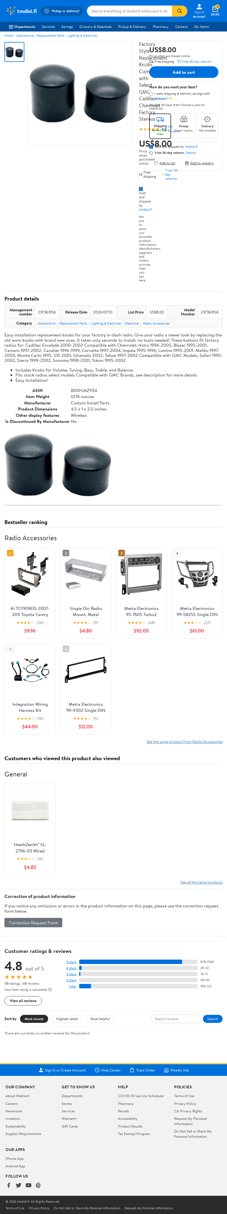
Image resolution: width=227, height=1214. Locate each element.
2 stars (71, 980)
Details (190, 153)
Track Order (145, 1070)
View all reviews (23, 1000)
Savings (67, 26)
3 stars (71, 974)
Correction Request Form (33, 923)
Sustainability (16, 1126)
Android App (15, 1165)
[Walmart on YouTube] (28, 1185)
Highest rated (67, 1018)
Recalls (123, 1110)
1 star (72, 986)
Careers (181, 26)
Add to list (167, 163)
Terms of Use (184, 1095)
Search (212, 1018)
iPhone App (15, 1158)
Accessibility (128, 1118)
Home (8, 35)
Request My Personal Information (190, 1121)
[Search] (179, 11)
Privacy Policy (185, 1103)
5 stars (71, 962)
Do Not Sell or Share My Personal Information (193, 1134)
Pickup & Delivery (132, 26)
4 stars (71, 968)
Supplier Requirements (23, 1133)
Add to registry (202, 163)
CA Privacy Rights (188, 1110)
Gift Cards (70, 1126)
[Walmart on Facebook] (9, 1185)
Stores (67, 1103)
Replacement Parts (51, 35)
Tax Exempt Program (134, 1133)
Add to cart (184, 72)
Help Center (111, 1070)
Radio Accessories (156, 323)
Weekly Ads (180, 1070)
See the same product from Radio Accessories (184, 741)
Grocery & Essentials (95, 26)
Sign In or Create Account (65, 1070)
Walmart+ (69, 1118)
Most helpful (100, 1018)
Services (48, 26)
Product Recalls (130, 1126)
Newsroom (14, 1110)
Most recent (34, 1018)
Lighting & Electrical (82, 35)
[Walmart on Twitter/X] (19, 1185)
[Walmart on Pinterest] (38, 1185)
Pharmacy (161, 26)
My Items (201, 26)
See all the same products (201, 882)
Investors (13, 1118)
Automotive (25, 35)
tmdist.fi (145, 209)
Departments (24, 26)
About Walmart (17, 1095)
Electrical (132, 323)
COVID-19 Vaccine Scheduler (141, 1095)
